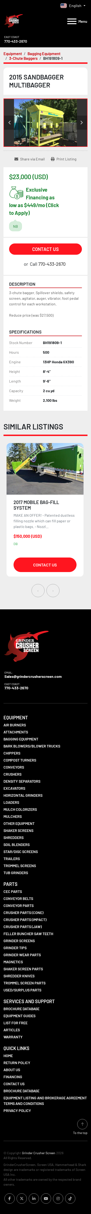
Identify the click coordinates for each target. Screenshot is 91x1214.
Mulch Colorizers (20, 809)
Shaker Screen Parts (23, 969)
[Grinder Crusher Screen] (26, 645)
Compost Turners (20, 760)
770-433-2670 (15, 41)
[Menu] (72, 21)
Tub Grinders (16, 872)
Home (8, 1055)
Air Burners (15, 725)
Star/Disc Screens (21, 851)
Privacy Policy (17, 1110)
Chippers (12, 753)
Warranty (13, 1037)
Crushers (12, 774)
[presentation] (38, 590)
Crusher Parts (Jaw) (23, 926)
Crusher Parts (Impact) (25, 919)
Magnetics (13, 962)
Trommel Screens (20, 865)
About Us (12, 1069)
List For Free (16, 1023)
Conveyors (14, 767)
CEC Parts (13, 891)
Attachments (16, 732)
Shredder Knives (19, 976)
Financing (13, 1076)
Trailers (12, 858)
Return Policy (17, 1062)
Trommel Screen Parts (25, 983)
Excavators (14, 788)
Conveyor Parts (19, 905)
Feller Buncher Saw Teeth (28, 933)
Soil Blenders (17, 844)
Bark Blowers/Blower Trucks (32, 746)
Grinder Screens (19, 940)
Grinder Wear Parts (22, 954)
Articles (12, 1030)
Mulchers (13, 816)
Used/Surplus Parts (22, 990)
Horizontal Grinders (23, 795)
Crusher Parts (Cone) (23, 912)
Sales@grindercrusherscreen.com (33, 676)
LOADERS (11, 802)
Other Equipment (19, 823)
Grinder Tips (15, 947)
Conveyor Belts (18, 898)
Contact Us (45, 249)
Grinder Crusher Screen (38, 1153)
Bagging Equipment (21, 739)
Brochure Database (21, 1008)
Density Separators (22, 781)
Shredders (14, 837)
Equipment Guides (19, 1015)
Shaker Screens (18, 830)
